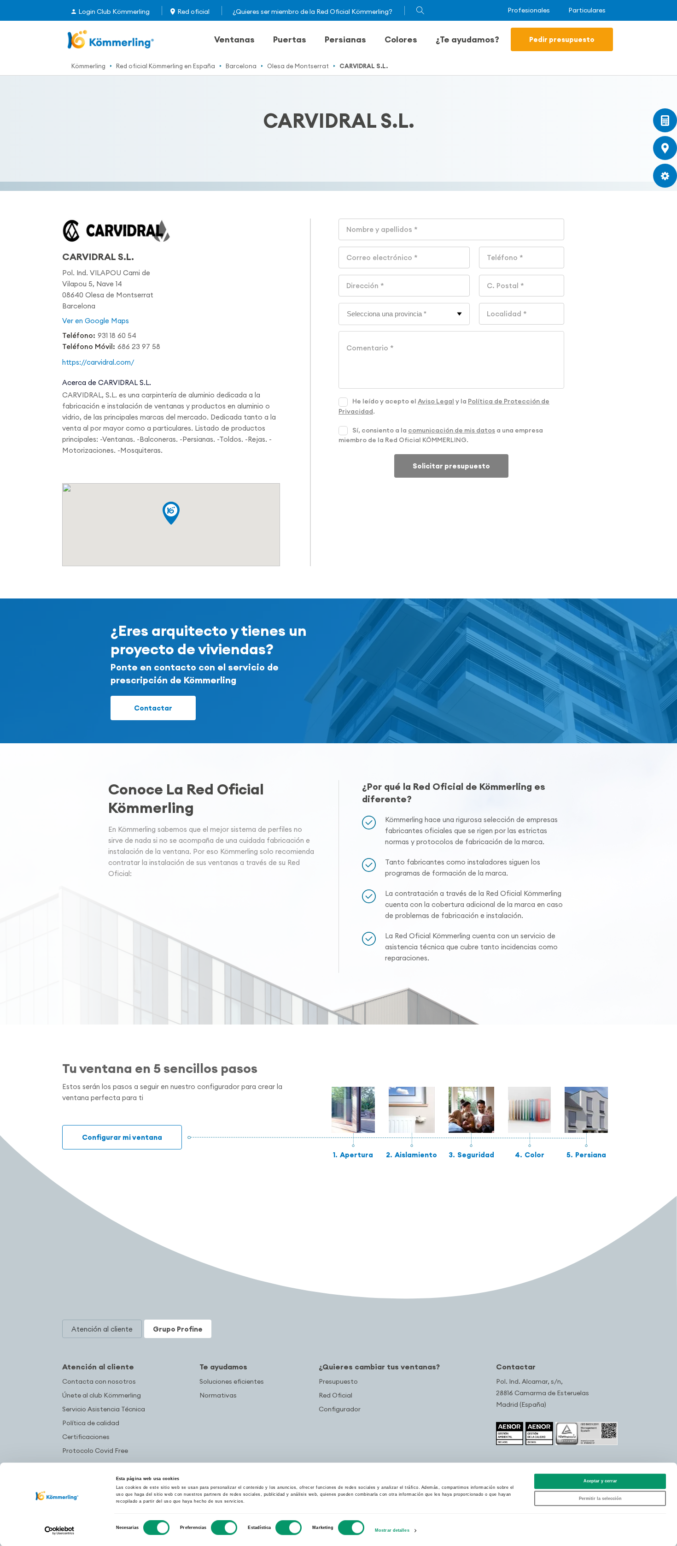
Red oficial (193, 11)
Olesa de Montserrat (298, 66)
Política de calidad (90, 1423)
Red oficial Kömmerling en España (165, 66)
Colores (401, 39)
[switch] (224, 1527)
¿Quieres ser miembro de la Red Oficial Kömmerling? (312, 11)
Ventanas (234, 39)
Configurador (340, 1409)
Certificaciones (86, 1437)
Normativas (218, 1395)
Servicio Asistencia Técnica (103, 1409)
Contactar (153, 708)
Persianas (345, 39)
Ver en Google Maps (95, 320)
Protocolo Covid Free (95, 1450)
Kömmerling (88, 66)
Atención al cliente (98, 1366)
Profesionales (529, 10)
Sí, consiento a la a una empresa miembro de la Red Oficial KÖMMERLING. (440, 435)
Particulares (587, 10)
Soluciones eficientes (231, 1381)
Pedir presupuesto (562, 39)
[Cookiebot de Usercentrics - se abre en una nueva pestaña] (59, 1530)
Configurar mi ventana (122, 1137)
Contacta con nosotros (99, 1381)
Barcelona (241, 66)
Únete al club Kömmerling (101, 1395)
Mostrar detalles (392, 1530)
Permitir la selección (600, 1498)
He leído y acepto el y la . (443, 406)
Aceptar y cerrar (600, 1481)
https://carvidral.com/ (98, 362)
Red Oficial (335, 1395)
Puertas (289, 39)
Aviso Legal (436, 401)
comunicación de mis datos (451, 430)
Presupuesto (338, 1381)
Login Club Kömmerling (114, 11)
